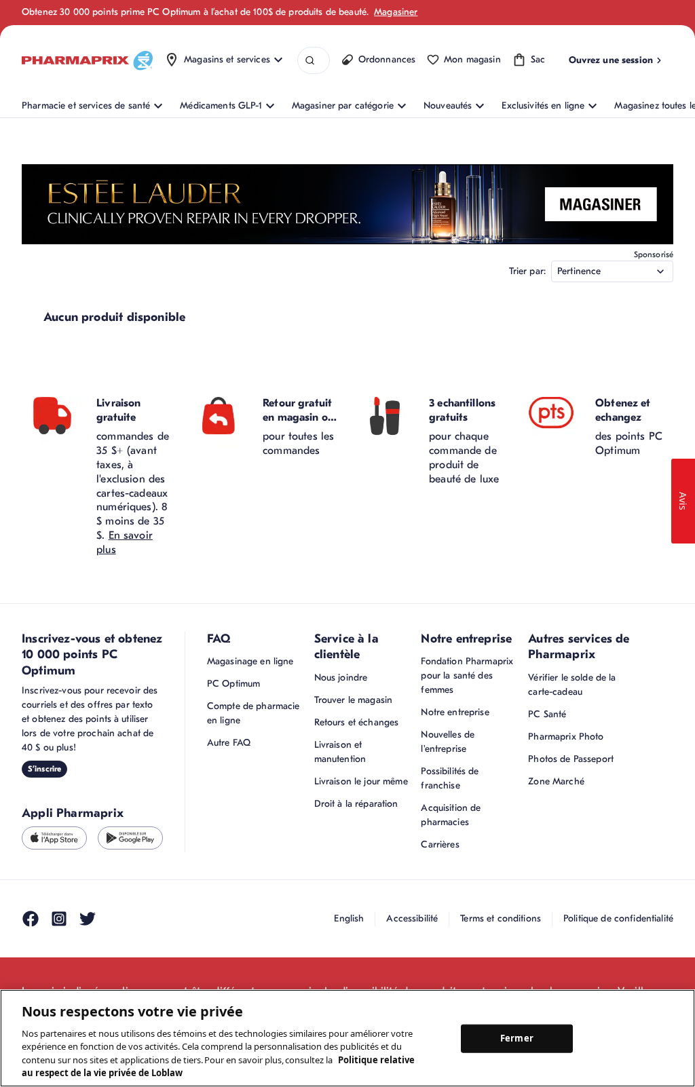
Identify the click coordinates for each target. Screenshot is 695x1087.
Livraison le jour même (361, 781)
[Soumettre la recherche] (310, 61)
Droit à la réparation (356, 803)
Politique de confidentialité (618, 918)
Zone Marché (556, 781)
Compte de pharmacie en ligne (253, 713)
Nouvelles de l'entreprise (447, 742)
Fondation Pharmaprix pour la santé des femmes (467, 675)
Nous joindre (341, 677)
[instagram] (59, 918)
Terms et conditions (500, 918)
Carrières (440, 844)
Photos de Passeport (571, 759)
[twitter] (87, 918)
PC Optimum (233, 683)
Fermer (516, 1038)
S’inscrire (44, 769)
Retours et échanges (356, 722)
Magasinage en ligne (250, 661)
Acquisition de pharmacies (451, 815)
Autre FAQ (228, 742)
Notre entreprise (455, 712)
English (349, 918)
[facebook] (30, 918)
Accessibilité (412, 918)
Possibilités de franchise (449, 778)
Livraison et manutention (340, 752)
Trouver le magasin (353, 700)
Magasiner (395, 12)
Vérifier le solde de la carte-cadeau (572, 685)
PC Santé (547, 714)
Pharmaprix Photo (565, 736)
